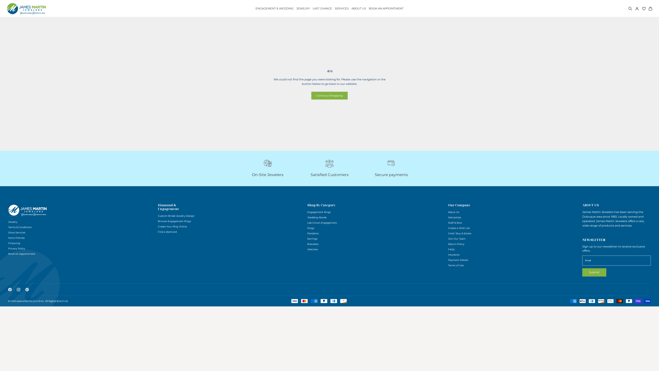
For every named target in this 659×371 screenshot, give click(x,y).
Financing (14, 243)
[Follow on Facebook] (10, 289)
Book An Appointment (386, 8)
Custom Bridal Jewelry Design (176, 215)
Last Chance (322, 8)
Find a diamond (167, 231)
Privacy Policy (16, 248)
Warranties (454, 217)
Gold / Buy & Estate (459, 233)
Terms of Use (456, 265)
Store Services (16, 232)
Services (342, 8)
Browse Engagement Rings (174, 221)
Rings (310, 228)
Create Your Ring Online (172, 226)
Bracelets (313, 244)
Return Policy (456, 244)
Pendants (313, 233)
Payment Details (458, 260)
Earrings (312, 238)
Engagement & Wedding (275, 8)
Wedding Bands (317, 217)
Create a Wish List (459, 228)
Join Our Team (457, 238)
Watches (312, 249)
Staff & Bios (455, 222)
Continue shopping (329, 95)
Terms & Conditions (20, 227)
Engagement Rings (319, 212)
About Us (358, 8)
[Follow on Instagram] (18, 289)
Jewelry (303, 8)
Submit (594, 272)
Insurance (454, 254)
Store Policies (16, 237)
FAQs (451, 249)
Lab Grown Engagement (322, 222)
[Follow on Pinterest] (27, 289)
